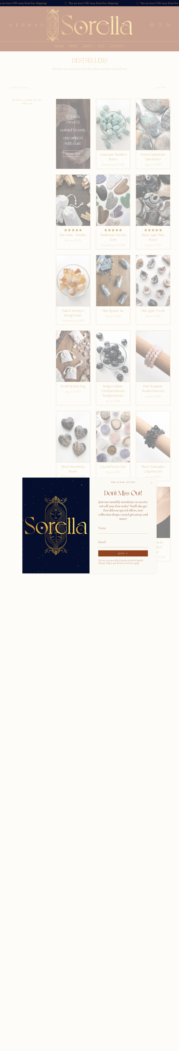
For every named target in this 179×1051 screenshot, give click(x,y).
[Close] (151, 483)
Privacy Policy (105, 562)
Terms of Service (125, 562)
